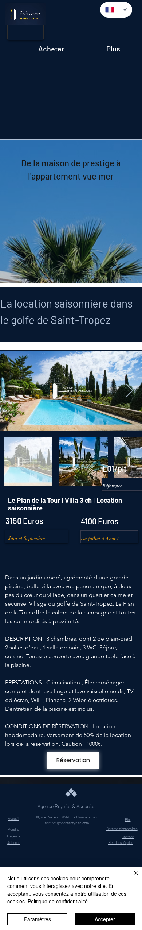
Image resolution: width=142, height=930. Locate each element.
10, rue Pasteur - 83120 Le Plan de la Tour (67, 817)
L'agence (13, 836)
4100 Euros (99, 521)
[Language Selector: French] (116, 10)
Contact (128, 836)
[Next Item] (129, 391)
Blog (128, 819)
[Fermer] (132, 877)
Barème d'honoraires (122, 828)
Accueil (13, 818)
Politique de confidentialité (58, 901)
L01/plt (114, 468)
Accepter (105, 919)
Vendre (13, 829)
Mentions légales (120, 842)
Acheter (13, 842)
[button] (33, 17)
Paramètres (37, 919)
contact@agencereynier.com (67, 823)
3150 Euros (24, 521)
